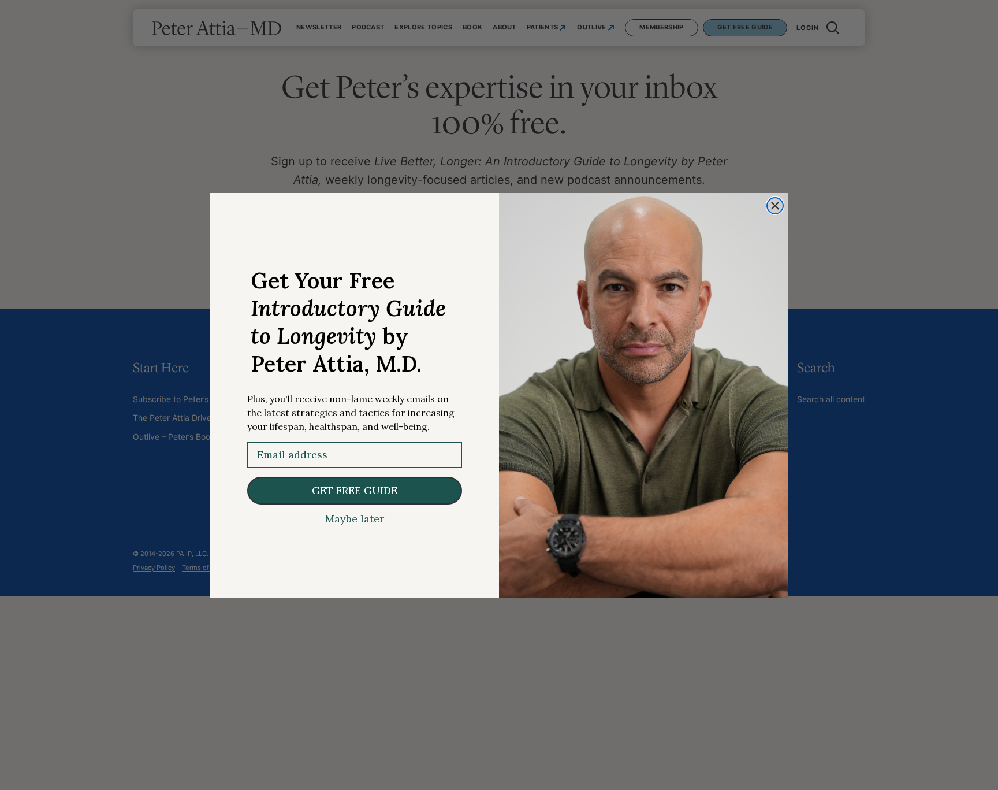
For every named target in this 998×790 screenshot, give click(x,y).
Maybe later (354, 519)
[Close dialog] (775, 206)
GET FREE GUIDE (354, 490)
